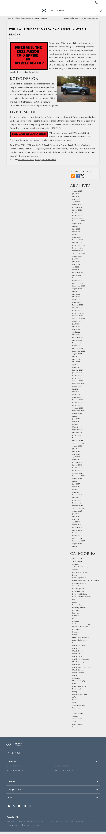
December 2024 (78, 245)
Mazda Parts (76, 664)
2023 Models (77, 559)
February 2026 (77, 207)
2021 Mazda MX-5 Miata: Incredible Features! (81, 18)
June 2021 (76, 359)
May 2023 (76, 297)
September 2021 (78, 351)
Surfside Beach (82, 152)
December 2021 (78, 343)
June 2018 (76, 451)
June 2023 (76, 294)
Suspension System (79, 705)
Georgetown (38, 149)
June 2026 (76, 196)
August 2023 (77, 289)
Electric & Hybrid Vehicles (81, 597)
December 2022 (78, 310)
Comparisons (77, 586)
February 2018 (77, 462)
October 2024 (77, 251)
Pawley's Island (44, 152)
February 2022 (77, 337)
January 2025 (77, 242)
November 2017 (78, 470)
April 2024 (76, 267)
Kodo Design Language (80, 637)
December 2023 (78, 278)
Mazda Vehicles (78, 673)
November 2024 (78, 248)
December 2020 (78, 375)
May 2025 (76, 232)
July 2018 (75, 449)
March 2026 (76, 204)
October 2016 (77, 506)
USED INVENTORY (15, 771)
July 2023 (75, 291)
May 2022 (76, 329)
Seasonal (75, 700)
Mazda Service (77, 670)
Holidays (75, 621)
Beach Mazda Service (80, 572)
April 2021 (76, 365)
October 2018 (77, 440)
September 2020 (78, 384)
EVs (73, 599)
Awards (75, 570)
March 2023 (76, 302)
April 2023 (76, 299)
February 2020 (77, 400)
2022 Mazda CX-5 (34, 145)
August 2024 (77, 256)
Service (74, 702)
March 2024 (76, 270)
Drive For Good (78, 591)
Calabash (85, 145)
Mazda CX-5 (77, 654)
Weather (75, 727)
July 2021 (75, 356)
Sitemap (41, 821)
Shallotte (56, 152)
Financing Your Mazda (80, 607)
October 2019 (77, 408)
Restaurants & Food (79, 694)
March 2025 (76, 237)
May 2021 (76, 362)
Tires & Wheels (77, 713)
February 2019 (77, 430)
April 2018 (76, 457)
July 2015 (75, 546)
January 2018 (77, 465)
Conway (28, 149)
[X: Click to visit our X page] (14, 806)
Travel (74, 721)
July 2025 (75, 226)
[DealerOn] (13, 817)
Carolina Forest (16, 149)
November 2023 (78, 280)
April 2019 (76, 424)
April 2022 (76, 332)
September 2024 (78, 253)
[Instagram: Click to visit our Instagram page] (30, 806)
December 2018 (78, 435)
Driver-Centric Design (80, 594)
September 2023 (78, 286)
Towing (75, 716)
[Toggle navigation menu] (4, 10)
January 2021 (77, 373)
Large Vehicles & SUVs (80, 640)
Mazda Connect (78, 648)
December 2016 (78, 500)
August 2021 (77, 354)
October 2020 (77, 381)
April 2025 (76, 234)
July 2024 (75, 259)
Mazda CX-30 (77, 651)
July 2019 (75, 416)
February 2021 (77, 370)
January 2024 (77, 275)
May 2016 (76, 519)
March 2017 (76, 492)
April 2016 (76, 522)
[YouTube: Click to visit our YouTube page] (19, 806)
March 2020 (76, 397)
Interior (74, 635)
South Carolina (67, 152)
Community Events (79, 583)
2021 (23, 145)
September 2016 (78, 508)
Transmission (77, 719)
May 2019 (76, 421)
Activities (75, 564)
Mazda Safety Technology (81, 667)
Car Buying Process (79, 578)
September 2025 (78, 221)
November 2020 (78, 378)
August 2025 (77, 223)
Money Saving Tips (79, 681)
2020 (17, 145)
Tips (73, 711)
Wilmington (32, 156)
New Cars (73, 149)
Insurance (75, 632)
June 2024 (76, 261)
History (74, 618)
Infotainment (76, 629)
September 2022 (78, 318)
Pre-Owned (76, 689)
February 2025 (77, 240)
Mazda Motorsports (79, 662)
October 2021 (77, 348)
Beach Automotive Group (55, 145)
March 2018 (76, 459)
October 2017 (77, 473)
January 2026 (77, 210)
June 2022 (76, 327)
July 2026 (75, 194)
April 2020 (76, 394)
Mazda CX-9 (77, 656)
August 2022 (77, 321)
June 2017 (76, 484)
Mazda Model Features (80, 659)
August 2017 (77, 478)
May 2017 (76, 487)
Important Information (80, 626)
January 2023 (77, 308)
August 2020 (77, 386)
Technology (76, 708)
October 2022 (77, 316)
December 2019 (78, 403)
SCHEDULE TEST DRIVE (64, 771)
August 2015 (77, 544)
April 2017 (76, 489)
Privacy (50, 821)
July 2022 (75, 324)
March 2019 (76, 427)
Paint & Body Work (79, 686)
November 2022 (78, 313)
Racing (74, 692)
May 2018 (76, 454)
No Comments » (48, 159)
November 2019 (78, 405)
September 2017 (78, 476)
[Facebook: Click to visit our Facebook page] (9, 806)
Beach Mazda (74, 145)
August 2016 (77, 511)
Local (74, 643)
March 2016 (76, 525)
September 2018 (78, 443)
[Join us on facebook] (78, 176)
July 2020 (75, 389)
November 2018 (78, 438)
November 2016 (78, 503)
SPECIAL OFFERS (62, 766)
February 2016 (77, 527)
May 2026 (76, 199)
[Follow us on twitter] (82, 176)
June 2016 (76, 516)
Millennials (76, 678)
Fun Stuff (75, 616)
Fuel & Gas (76, 610)
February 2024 (77, 272)
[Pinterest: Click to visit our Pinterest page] (25, 806)
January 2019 (77, 432)
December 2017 (78, 468)
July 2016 (75, 514)
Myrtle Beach (61, 149)
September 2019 (78, 411)
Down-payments (78, 588)
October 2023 (77, 283)
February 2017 (77, 495)
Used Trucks (20, 156)
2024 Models (77, 561)
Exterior (75, 602)
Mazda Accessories (79, 645)
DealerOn (31, 821)
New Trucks (83, 149)
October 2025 (77, 218)
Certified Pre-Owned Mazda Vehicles (86, 580)
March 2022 (76, 335)
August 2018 (77, 446)
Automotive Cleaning (80, 567)
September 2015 (78, 541)
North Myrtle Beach (27, 152)
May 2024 (76, 264)
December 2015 (78, 533)
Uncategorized (77, 724)
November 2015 (78, 535)
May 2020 (76, 392)
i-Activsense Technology (81, 624)
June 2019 (76, 419)
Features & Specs (26, 159)
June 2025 (76, 229)
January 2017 (77, 497)
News (37, 159)
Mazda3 (75, 675)
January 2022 (77, 340)
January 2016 (77, 530)
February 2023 (77, 305)
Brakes (74, 575)
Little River (50, 149)
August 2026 (77, 191)
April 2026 (76, 202)
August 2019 (77, 413)
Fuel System (76, 613)
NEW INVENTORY (14, 766)
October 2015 (77, 538)
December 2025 (78, 213)
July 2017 (75, 481)
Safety (74, 697)
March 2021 (76, 367)
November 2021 (78, 346)
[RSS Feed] (73, 176)
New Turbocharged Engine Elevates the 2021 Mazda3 (27, 18)
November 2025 (78, 215)
